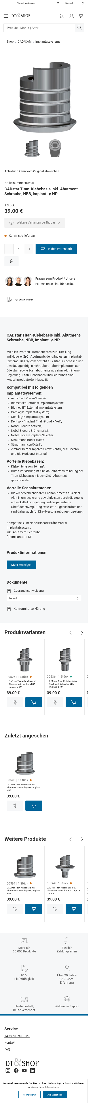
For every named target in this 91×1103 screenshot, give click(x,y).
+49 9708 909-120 (17, 1036)
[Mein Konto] (71, 16)
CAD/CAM (25, 41)
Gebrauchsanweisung (29, 590)
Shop (10, 41)
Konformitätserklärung (29, 608)
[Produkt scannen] (62, 16)
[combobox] (38, 3)
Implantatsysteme (47, 41)
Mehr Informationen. (50, 1087)
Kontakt (9, 1042)
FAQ (7, 1049)
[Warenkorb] (82, 16)
